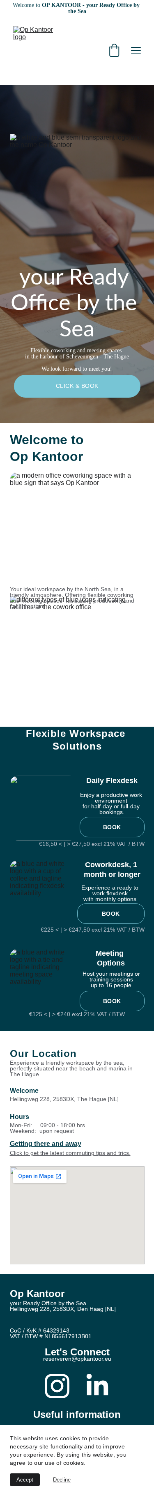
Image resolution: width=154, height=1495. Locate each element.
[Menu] (136, 50)
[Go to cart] (114, 50)
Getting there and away (45, 1143)
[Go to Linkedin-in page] (97, 1386)
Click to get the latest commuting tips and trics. (70, 1153)
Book (112, 827)
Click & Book (77, 386)
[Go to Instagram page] (57, 1386)
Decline (62, 1480)
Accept (24, 1480)
